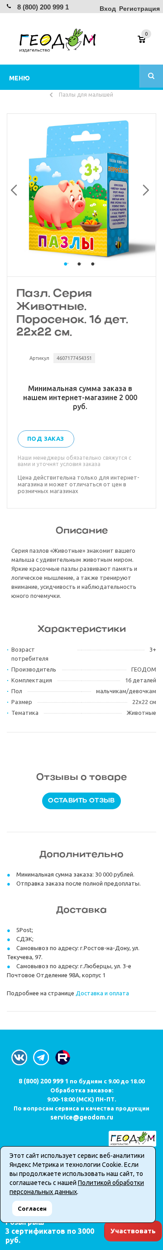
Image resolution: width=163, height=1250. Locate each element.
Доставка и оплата (102, 993)
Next (143, 188)
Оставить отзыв (81, 801)
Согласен (32, 1208)
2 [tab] (81, 272)
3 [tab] (95, 272)
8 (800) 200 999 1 (43, 7)
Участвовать (133, 1231)
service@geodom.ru (81, 1117)
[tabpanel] (81, 188)
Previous (12, 188)
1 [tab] (67, 272)
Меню (19, 78)
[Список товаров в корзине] (148, 42)
